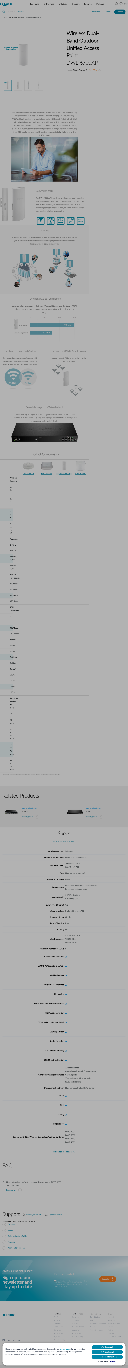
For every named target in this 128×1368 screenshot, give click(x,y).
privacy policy (65, 1349)
